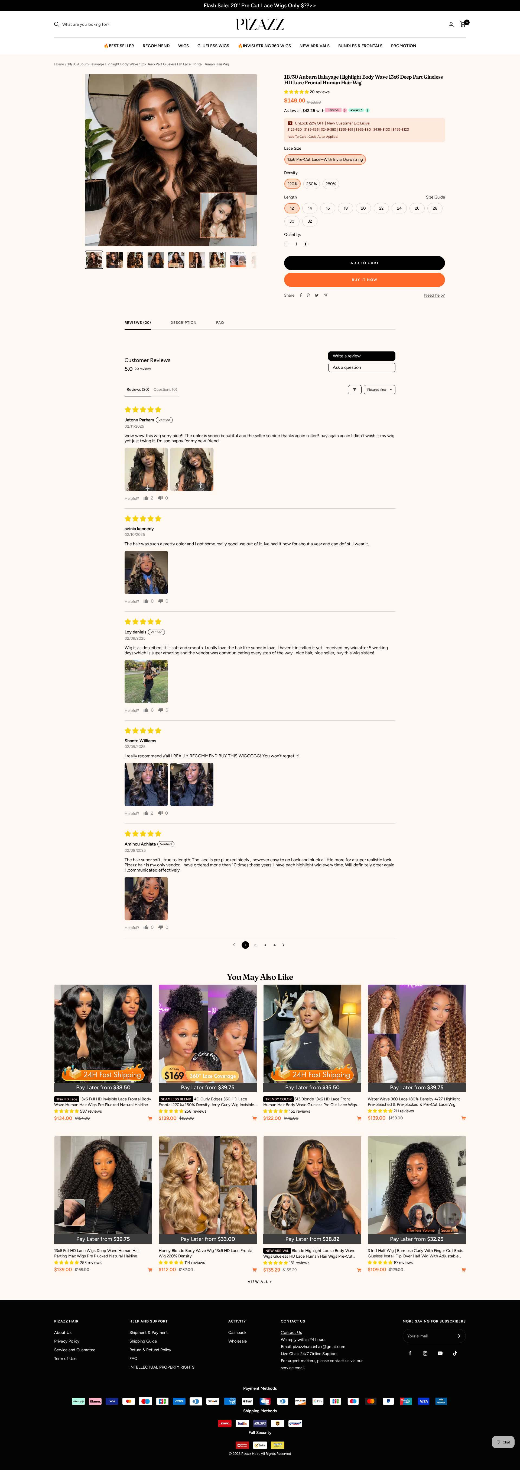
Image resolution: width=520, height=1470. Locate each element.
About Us (63, 1332)
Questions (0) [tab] (165, 389)
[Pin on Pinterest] (308, 295)
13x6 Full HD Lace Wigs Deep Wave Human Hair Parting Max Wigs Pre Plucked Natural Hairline (97, 1253)
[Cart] (463, 24)
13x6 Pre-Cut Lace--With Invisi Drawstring (325, 159)
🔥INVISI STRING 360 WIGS (264, 45)
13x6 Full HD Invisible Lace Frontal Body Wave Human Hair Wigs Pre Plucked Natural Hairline (102, 1102)
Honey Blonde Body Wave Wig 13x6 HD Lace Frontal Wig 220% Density (206, 1253)
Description (184, 323)
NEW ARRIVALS (315, 45)
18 (346, 208)
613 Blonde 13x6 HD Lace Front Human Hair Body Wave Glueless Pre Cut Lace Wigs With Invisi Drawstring (310, 1102)
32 (310, 221)
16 (328, 208)
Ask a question (347, 367)
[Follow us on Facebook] (410, 1353)
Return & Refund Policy (150, 1349)
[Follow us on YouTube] (440, 1353)
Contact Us (291, 1332)
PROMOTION (403, 45)
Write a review (347, 355)
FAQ (220, 323)
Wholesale (237, 1341)
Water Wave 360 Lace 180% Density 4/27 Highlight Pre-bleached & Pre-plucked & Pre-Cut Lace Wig (414, 1102)
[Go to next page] (285, 945)
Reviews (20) (138, 323)
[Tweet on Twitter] (316, 295)
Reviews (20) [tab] (138, 389)
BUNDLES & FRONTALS (360, 45)
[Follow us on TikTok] (454, 1353)
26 (417, 208)
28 (435, 208)
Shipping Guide (143, 1341)
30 (292, 221)
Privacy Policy (66, 1341)
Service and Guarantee (74, 1349)
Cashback (237, 1332)
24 (399, 208)
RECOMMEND (156, 45)
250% (311, 183)
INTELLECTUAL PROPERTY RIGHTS (161, 1367)
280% (331, 183)
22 (381, 208)
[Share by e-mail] (325, 295)
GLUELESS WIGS (213, 45)
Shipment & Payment (148, 1332)
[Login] (451, 24)
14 (310, 208)
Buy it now (365, 280)
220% (292, 183)
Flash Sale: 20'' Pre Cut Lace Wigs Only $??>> (260, 5)
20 (363, 208)
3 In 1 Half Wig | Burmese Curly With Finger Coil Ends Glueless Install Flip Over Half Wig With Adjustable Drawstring (415, 1253)
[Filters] (355, 389)
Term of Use (65, 1358)
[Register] (458, 1336)
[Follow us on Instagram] (425, 1353)
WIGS (183, 45)
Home (59, 64)
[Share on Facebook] (301, 295)
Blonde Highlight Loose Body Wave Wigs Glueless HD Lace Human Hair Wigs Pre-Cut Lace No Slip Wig (309, 1253)
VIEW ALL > (260, 1282)
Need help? (434, 295)
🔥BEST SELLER (119, 45)
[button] (297, 91)
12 (292, 208)
